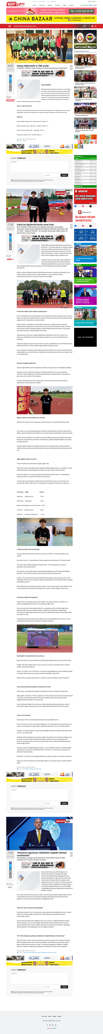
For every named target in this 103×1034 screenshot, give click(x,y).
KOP (24, 952)
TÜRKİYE (78, 265)
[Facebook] (10, 76)
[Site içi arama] (95, 26)
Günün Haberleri (42, 1)
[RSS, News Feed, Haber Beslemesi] (53, 1025)
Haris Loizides (53, 952)
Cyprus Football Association (43, 952)
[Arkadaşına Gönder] (10, 84)
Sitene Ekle (53, 1)
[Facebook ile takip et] (47, 1025)
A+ (71, 66)
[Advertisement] (29, 1003)
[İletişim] (92, 26)
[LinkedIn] (10, 81)
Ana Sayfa (35, 1)
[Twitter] (10, 78)
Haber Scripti (50, 1028)
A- (71, 68)
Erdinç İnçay (38, 769)
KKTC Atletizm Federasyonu (29, 769)
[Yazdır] (10, 87)
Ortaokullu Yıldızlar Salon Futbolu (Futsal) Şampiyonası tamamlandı (42, 68)
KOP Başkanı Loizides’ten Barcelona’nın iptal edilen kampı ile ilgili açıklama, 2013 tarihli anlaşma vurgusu (41, 859)
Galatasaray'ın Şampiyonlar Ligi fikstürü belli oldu (27, 26)
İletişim (54, 1016)
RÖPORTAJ (79, 307)
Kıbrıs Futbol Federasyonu (31, 952)
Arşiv (48, 1)
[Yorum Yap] (10, 90)
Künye (49, 1016)
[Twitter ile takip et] (50, 1025)
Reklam (59, 1016)
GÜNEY (78, 286)
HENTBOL (79, 244)
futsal (24, 141)
